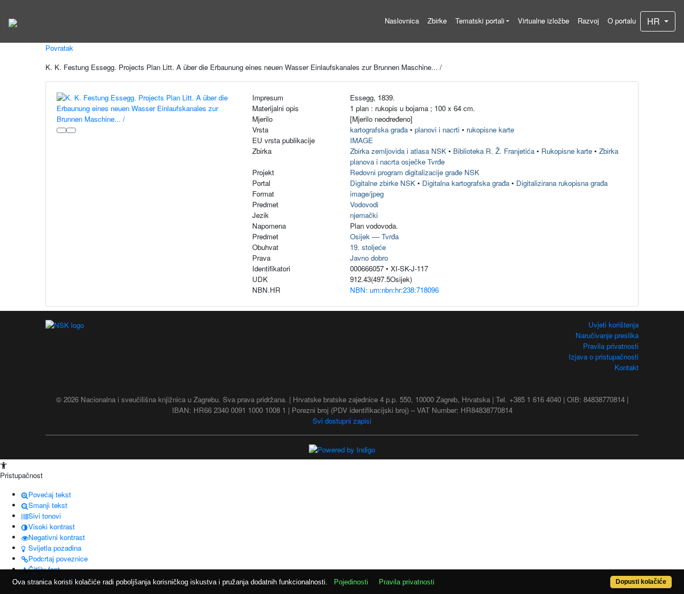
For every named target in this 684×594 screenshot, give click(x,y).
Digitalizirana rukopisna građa (562, 183)
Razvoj (588, 20)
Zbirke (437, 20)
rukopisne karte (490, 129)
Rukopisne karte (566, 151)
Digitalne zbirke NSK (382, 183)
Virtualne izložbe (543, 20)
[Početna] (13, 21)
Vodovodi (364, 204)
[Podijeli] (71, 130)
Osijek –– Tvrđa (374, 236)
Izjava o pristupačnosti (604, 356)
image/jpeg (367, 194)
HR (654, 21)
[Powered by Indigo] (342, 449)
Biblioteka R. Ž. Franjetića (493, 151)
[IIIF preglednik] (61, 130)
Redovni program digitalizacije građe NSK (414, 172)
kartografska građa (379, 129)
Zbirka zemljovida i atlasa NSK (398, 151)
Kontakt (627, 367)
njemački (364, 215)
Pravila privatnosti (611, 346)
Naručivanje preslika (607, 335)
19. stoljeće (368, 247)
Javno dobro (369, 258)
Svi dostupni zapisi (342, 421)
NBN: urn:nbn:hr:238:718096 (394, 290)
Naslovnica (402, 20)
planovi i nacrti (437, 129)
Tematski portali (479, 20)
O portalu (622, 20)
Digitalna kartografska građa (465, 183)
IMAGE (361, 140)
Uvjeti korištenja (613, 324)
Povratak (59, 48)
